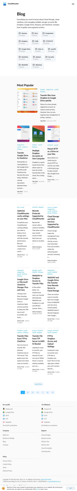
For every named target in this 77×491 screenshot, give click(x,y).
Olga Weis (43, 121)
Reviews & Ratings (8, 438)
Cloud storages (46, 435)
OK (71, 488)
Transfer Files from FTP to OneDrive (22, 338)
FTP (7, 419)
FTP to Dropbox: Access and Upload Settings (52, 341)
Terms (4, 467)
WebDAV (41, 207)
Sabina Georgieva (37, 247)
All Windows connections (49, 425)
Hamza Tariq (51, 179)
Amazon (50, 207)
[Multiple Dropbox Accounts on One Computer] (38, 134)
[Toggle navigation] (73, 4)
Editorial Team (21, 255)
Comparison (20, 270)
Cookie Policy (7, 464)
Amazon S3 (9, 409)
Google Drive (49, 89)
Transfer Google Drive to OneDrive (22, 155)
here (37, 489)
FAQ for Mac (45, 441)
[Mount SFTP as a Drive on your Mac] (54, 134)
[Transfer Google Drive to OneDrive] (23, 134)
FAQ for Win (45, 445)
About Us (6, 435)
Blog (4, 441)
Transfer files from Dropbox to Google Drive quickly (48, 98)
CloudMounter (13, 4)
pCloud (49, 213)
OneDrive (25, 147)
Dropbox (42, 89)
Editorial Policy (7, 471)
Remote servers (46, 438)
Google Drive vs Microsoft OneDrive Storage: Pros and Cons (22, 284)
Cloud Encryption (46, 448)
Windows (42, 91)
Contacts (5, 445)
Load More (38, 384)
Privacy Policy (7, 461)
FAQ (18, 207)
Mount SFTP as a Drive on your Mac (53, 151)
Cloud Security (45, 451)
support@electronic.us (54, 481)
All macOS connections (10, 425)
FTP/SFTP (50, 145)
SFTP (7, 415)
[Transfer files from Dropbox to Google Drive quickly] (27, 100)
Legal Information (46, 479)
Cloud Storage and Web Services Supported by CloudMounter (54, 221)
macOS (56, 89)
